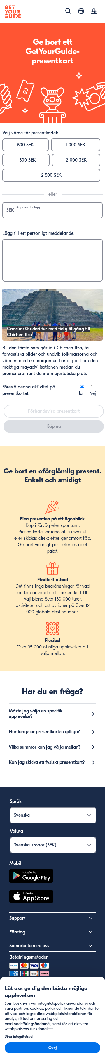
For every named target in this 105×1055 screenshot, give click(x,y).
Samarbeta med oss (29, 945)
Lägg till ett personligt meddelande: (38, 233)
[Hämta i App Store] (31, 897)
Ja (81, 393)
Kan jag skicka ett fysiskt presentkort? (47, 762)
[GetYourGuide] (13, 12)
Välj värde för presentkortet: (30, 133)
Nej (92, 393)
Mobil (15, 863)
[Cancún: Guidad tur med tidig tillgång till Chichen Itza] (52, 339)
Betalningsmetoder (28, 957)
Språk (16, 801)
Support (17, 918)
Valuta (16, 831)
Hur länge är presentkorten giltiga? (44, 731)
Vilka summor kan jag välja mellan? (44, 747)
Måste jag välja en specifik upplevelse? (35, 713)
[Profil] (94, 11)
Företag (17, 932)
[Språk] (81, 11)
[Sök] (68, 11)
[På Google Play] (31, 876)
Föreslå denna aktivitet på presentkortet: (28, 390)
